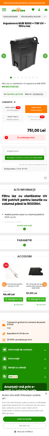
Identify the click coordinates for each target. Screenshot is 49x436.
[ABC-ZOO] (18, 10)
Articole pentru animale (30, 16)
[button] (24, 431)
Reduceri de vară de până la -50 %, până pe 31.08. (24, 3)
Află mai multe (8, 413)
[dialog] (24, 413)
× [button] (46, 394)
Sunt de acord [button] (24, 419)
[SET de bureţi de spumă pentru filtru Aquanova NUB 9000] (35, 271)
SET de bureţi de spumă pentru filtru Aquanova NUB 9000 (36, 286)
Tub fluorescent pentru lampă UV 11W (13, 285)
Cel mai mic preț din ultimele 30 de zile (33, 165)
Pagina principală (10, 16)
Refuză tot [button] (24, 426)
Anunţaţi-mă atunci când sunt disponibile (24, 157)
